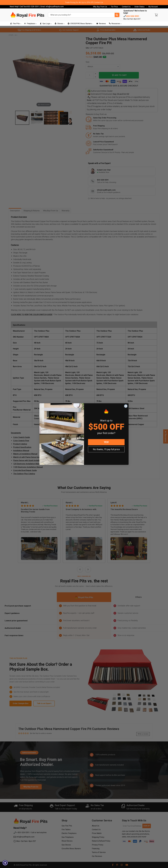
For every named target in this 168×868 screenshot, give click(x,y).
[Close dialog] (125, 406)
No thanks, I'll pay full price (106, 449)
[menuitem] (15, 23)
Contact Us (126, 7)
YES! (106, 442)
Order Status (139, 7)
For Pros (114, 7)
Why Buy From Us (100, 7)
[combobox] (84, 15)
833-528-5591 (132, 16)
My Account (153, 7)
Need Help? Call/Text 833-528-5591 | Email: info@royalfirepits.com (37, 6)
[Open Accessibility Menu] (5, 863)
